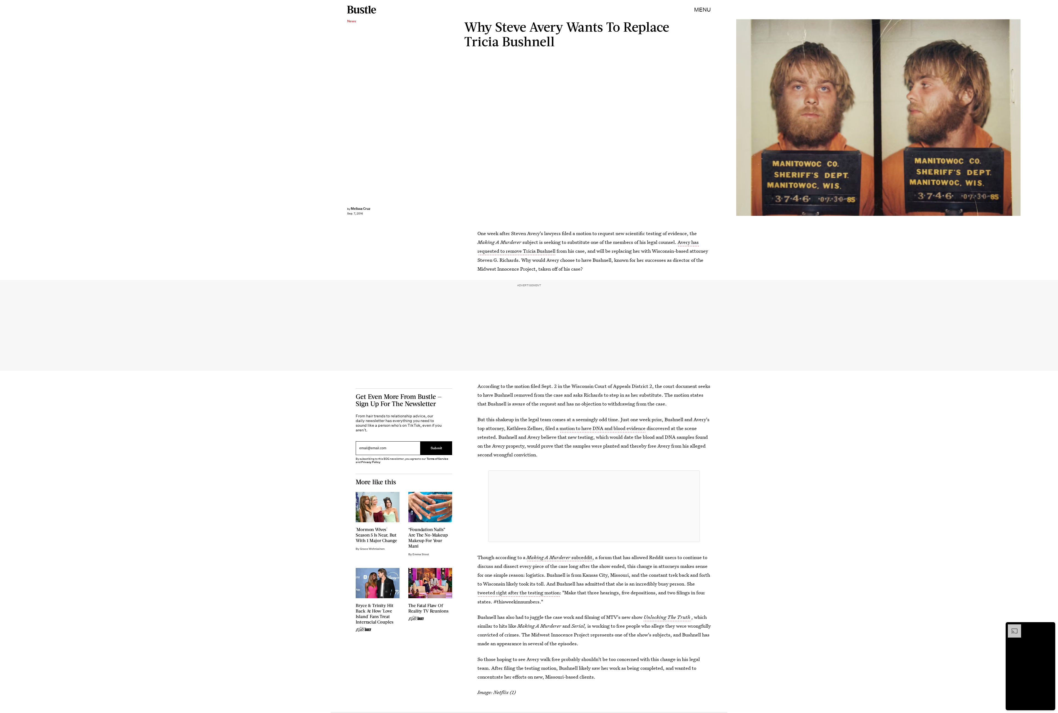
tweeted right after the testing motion (518, 592)
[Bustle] (361, 9)
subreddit (559, 557)
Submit (436, 448)
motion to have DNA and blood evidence (603, 428)
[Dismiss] (1049, 627)
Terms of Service (437, 459)
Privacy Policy (370, 462)
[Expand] (1011, 627)
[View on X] (594, 506)
